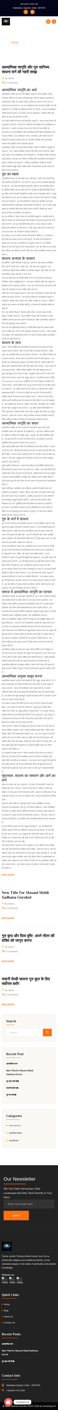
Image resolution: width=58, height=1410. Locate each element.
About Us (8, 1316)
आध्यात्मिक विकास (15, 1133)
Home (14, 42)
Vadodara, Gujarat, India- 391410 (29, 7)
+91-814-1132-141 (29, 4)
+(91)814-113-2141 (15, 1390)
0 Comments (11, 83)
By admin (9, 78)
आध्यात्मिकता (13, 1140)
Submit (16, 1215)
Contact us (9, 1322)
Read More (8, 874)
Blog (6, 1310)
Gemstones (15, 1125)
